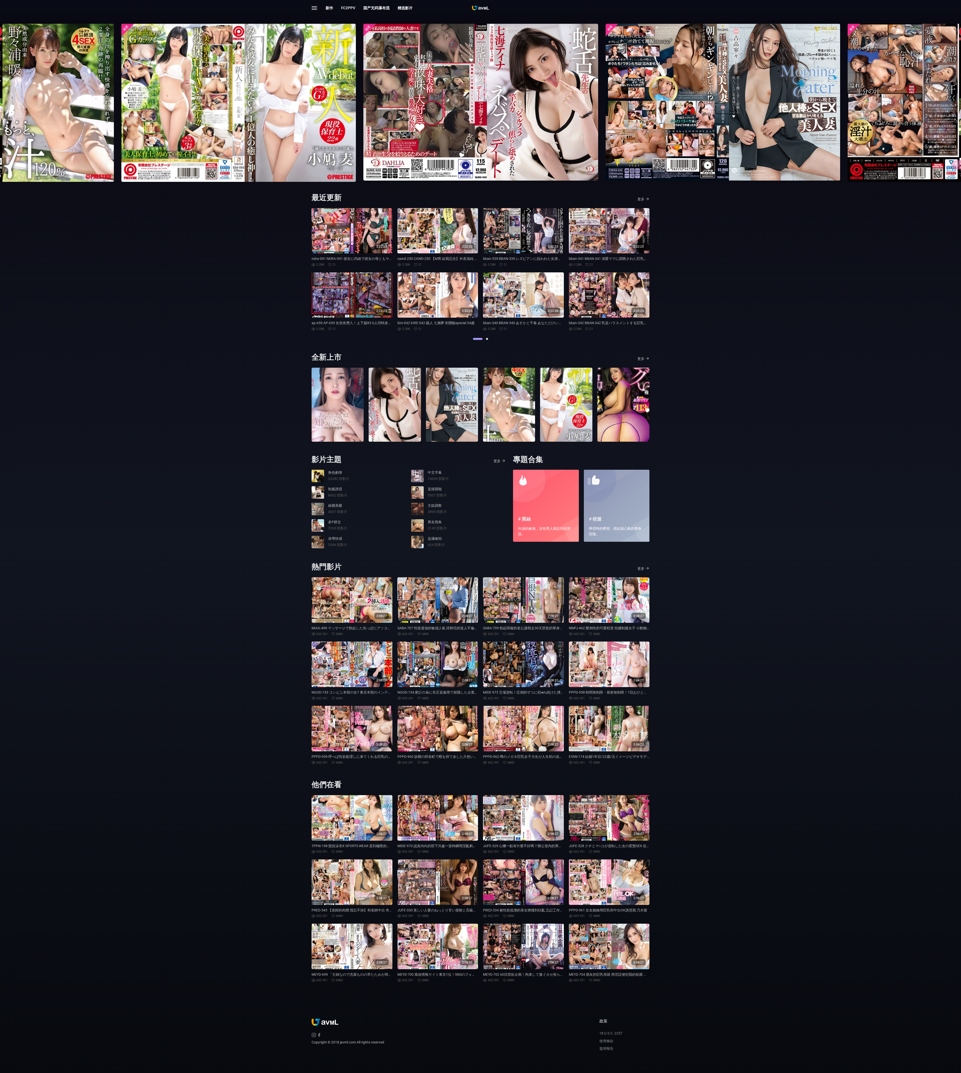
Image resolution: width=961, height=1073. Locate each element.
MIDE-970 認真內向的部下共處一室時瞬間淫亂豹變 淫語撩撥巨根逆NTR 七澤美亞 (460, 846)
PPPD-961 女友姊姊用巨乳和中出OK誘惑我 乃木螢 (608, 910)
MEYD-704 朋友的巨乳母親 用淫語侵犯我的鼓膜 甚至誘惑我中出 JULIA (623, 974)
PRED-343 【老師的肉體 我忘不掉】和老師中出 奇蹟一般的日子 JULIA (366, 910)
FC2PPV (348, 8)
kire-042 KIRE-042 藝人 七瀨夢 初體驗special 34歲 (435, 323)
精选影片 (405, 8)
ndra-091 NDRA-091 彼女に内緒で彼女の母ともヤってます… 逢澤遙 (364, 259)
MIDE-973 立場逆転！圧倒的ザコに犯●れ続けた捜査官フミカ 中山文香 (538, 692)
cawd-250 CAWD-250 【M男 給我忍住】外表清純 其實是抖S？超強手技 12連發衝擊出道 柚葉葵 (471, 259)
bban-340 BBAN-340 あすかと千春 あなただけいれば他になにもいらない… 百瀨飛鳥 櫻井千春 (556, 323)
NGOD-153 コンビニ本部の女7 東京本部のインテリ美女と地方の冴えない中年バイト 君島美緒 (385, 692)
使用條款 (606, 1041)
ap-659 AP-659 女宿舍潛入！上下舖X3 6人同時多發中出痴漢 (359, 323)
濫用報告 (606, 1048)
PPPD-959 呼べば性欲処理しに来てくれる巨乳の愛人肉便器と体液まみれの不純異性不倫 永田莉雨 (389, 757)
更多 (640, 199)
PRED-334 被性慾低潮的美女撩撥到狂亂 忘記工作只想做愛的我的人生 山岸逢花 (544, 910)
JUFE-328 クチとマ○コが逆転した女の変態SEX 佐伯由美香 (614, 846)
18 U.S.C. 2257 (610, 1033)
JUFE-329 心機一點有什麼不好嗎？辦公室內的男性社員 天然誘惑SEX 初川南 (542, 846)
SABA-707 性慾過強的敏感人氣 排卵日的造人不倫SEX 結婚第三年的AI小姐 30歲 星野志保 (466, 628)
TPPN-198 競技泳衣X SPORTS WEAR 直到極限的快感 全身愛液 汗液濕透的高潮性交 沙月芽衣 (383, 846)
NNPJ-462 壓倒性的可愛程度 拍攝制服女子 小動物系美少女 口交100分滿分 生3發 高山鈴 (637, 628)
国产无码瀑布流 (376, 8)
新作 (329, 8)
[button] (477, 339)
